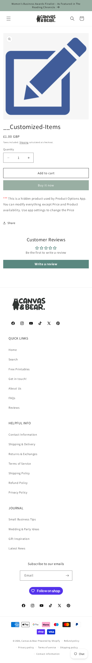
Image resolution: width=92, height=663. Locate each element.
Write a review (46, 264)
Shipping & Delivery (22, 444)
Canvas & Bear (29, 640)
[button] (8, 18)
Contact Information (23, 434)
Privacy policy (26, 647)
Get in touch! (18, 379)
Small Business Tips (22, 519)
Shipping (23, 142)
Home (13, 350)
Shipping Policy (19, 473)
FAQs (12, 398)
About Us (15, 388)
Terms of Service (20, 463)
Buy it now (46, 185)
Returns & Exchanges (23, 454)
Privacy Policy (18, 492)
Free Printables (19, 369)
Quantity (8, 149)
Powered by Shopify (49, 640)
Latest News (17, 548)
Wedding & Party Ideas (24, 529)
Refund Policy (18, 483)
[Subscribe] (67, 576)
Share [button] (11, 223)
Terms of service (47, 647)
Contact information (47, 653)
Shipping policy (69, 647)
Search (13, 359)
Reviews (14, 408)
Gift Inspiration (19, 539)
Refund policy (71, 640)
